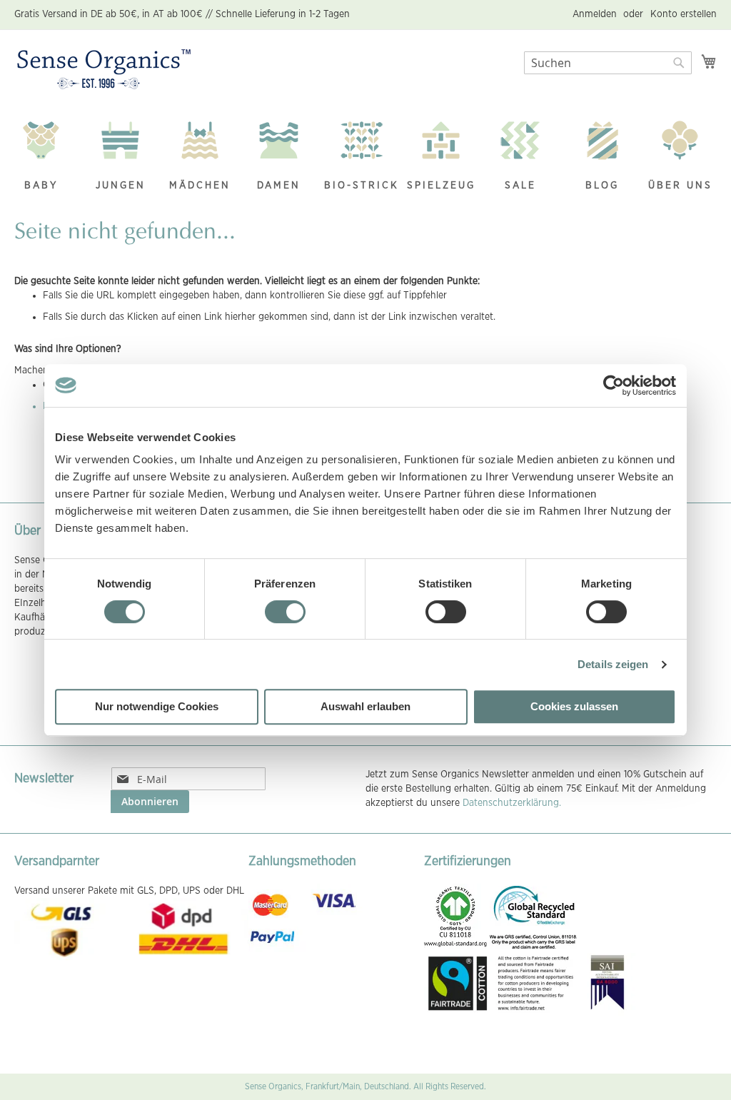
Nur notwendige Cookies (156, 706)
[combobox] (608, 62)
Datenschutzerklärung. (512, 803)
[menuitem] (48, 157)
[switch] (285, 613)
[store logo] (103, 70)
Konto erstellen (683, 14)
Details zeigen (613, 664)
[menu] (365, 157)
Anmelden (595, 14)
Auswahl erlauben (365, 706)
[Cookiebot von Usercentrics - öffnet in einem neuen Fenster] (613, 385)
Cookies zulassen (574, 706)
